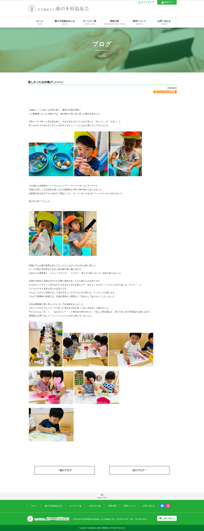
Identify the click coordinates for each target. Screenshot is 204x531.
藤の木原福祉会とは (65, 22)
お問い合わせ (164, 22)
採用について (139, 22)
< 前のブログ (65, 470)
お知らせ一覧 (95, 506)
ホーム (39, 22)
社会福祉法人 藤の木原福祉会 (48, 519)
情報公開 (114, 22)
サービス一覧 (89, 22)
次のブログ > (139, 470)
